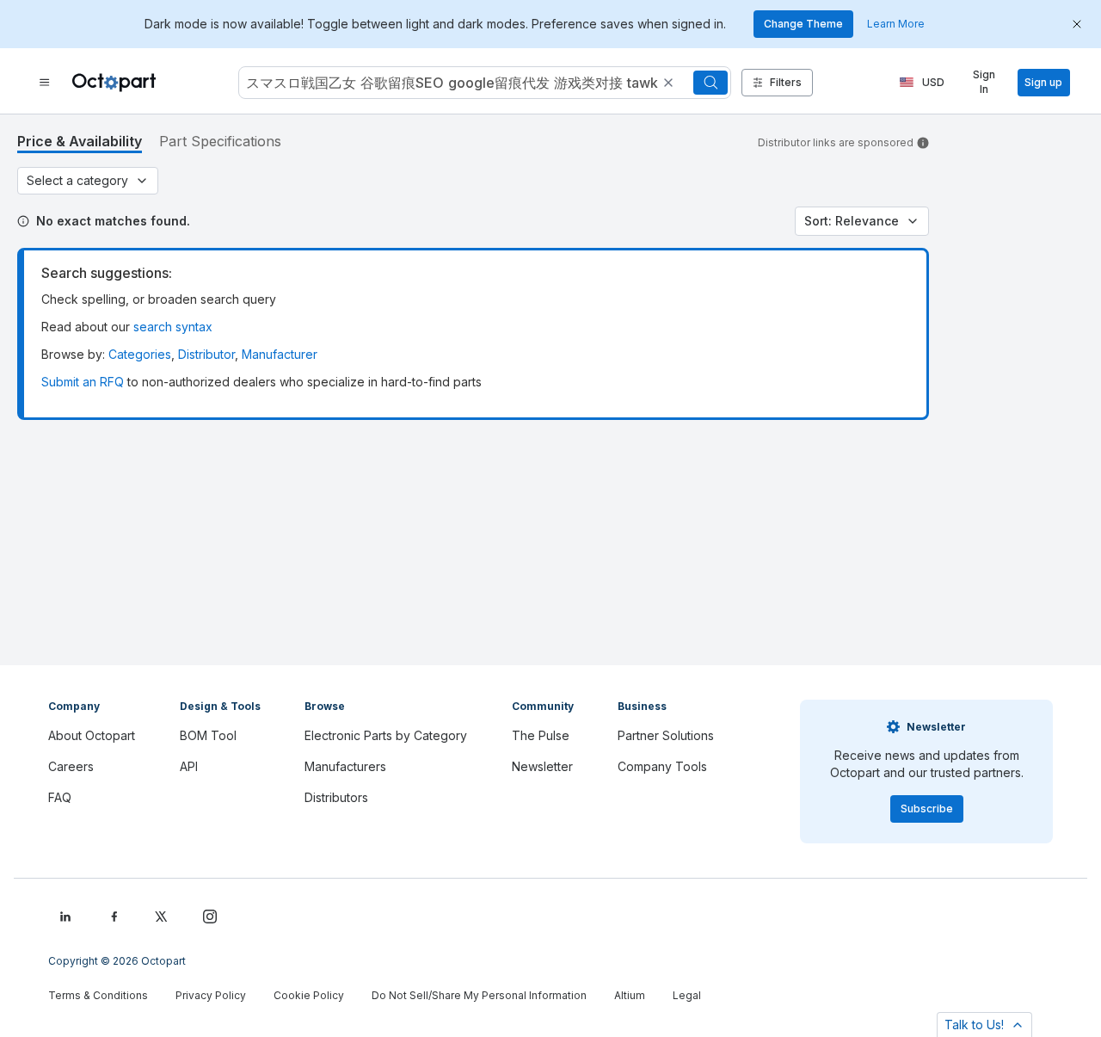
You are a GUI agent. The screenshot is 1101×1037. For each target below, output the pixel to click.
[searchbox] (484, 82)
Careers (71, 766)
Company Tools (662, 766)
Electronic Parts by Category (385, 735)
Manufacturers (345, 766)
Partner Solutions (666, 735)
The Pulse (540, 735)
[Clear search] (668, 82)
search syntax (172, 326)
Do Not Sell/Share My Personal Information (479, 995)
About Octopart (91, 735)
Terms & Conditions (98, 995)
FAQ (59, 797)
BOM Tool (208, 735)
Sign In (984, 82)
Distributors (336, 797)
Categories (139, 354)
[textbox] (450, 82)
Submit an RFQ (82, 381)
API (189, 766)
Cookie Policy (309, 995)
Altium (629, 995)
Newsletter (542, 766)
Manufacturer (279, 354)
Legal (687, 995)
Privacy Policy (210, 995)
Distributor (206, 354)
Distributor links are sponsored (835, 142)
